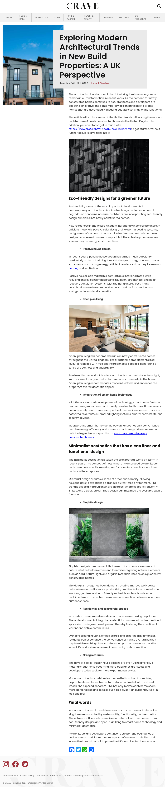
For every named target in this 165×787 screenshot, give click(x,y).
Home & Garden (71, 17)
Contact (157, 17)
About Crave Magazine (76, 775)
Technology (41, 17)
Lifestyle (108, 17)
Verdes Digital (46, 783)
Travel (9, 17)
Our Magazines (140, 17)
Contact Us (97, 775)
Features (124, 17)
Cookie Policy (27, 775)
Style (57, 17)
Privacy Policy (10, 775)
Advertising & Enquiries (49, 775)
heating (73, 268)
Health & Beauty (88, 17)
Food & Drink (23, 17)
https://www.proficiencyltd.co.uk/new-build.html (100, 129)
